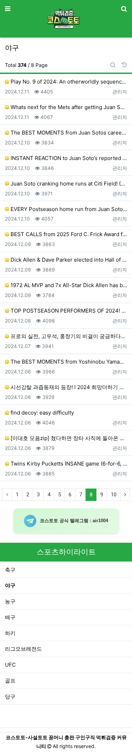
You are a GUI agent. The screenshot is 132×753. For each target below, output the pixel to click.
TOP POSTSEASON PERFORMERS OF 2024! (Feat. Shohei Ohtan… (68, 310)
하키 (10, 633)
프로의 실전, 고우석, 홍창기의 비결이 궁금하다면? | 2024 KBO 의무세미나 (68, 336)
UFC (10, 664)
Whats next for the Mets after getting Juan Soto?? (68, 107)
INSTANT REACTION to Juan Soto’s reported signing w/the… (68, 158)
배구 (10, 617)
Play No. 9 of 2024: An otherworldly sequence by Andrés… (68, 81)
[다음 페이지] (125, 495)
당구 (10, 696)
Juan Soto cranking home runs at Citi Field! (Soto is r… (68, 183)
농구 (10, 601)
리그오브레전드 (23, 648)
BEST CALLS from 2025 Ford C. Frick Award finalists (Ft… (68, 234)
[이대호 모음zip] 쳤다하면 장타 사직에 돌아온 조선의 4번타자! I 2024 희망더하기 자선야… (68, 438)
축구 (10, 569)
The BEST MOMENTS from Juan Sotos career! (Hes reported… (68, 132)
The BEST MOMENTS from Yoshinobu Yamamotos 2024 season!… (68, 361)
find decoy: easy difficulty (41, 412)
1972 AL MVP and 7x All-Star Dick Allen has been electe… (68, 285)
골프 (10, 680)
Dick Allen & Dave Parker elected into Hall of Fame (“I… (68, 259)
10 (114, 494)
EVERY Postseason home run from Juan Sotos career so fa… (68, 209)
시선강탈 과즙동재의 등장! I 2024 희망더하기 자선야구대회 (68, 387)
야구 (10, 585)
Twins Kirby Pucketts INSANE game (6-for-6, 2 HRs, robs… (68, 463)
